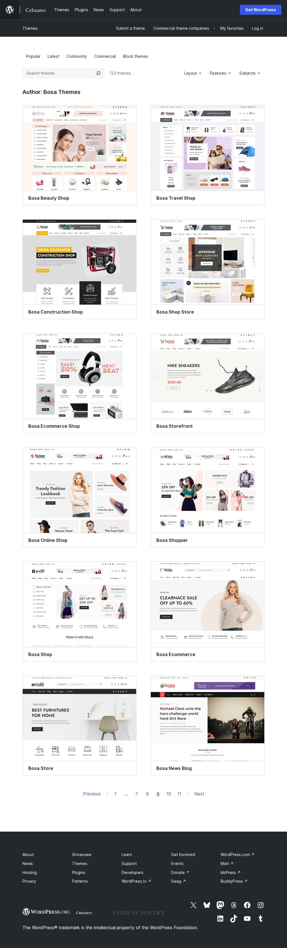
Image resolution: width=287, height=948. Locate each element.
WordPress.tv (136, 881)
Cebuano (84, 912)
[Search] (98, 73)
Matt (227, 863)
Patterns (80, 881)
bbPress (231, 872)
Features (218, 73)
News (27, 863)
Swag (178, 881)
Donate (180, 872)
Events (177, 863)
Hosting (29, 872)
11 (179, 794)
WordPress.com (237, 854)
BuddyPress (234, 881)
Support (129, 863)
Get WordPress (260, 9)
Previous (92, 794)
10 (168, 794)
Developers (133, 872)
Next (199, 794)
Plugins (78, 872)
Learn (127, 854)
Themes (30, 28)
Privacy (29, 881)
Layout (190, 73)
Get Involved (183, 854)
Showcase (81, 854)
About (28, 854)
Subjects (247, 73)
